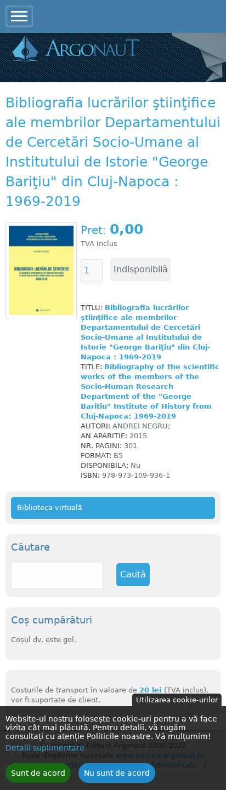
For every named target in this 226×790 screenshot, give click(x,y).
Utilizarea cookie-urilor (177, 700)
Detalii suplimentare (44, 747)
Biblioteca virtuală (49, 507)
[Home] (75, 49)
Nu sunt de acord (117, 773)
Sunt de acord (38, 773)
